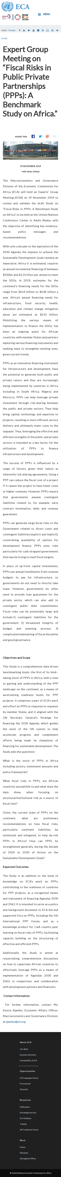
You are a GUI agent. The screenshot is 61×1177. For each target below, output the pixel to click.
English (4, 30)
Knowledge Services (28, 1113)
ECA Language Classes (29, 1078)
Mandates (24, 1153)
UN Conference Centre (29, 1130)
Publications (25, 1107)
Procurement (25, 1084)
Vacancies (24, 1089)
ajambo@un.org (16, 1021)
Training (23, 1124)
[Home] (15, 6)
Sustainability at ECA (28, 1060)
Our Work (24, 1049)
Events (22, 1147)
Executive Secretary (28, 1055)
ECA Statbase (25, 1118)
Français (12, 30)
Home (4, 38)
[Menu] (39, 14)
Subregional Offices (28, 1158)
